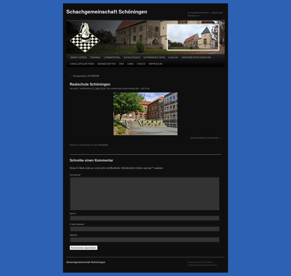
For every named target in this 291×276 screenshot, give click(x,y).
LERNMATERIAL (112, 57)
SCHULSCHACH (132, 57)
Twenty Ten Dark (194, 265)
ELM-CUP (173, 57)
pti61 (76, 88)
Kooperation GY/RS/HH (84, 75)
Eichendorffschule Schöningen (205, 137)
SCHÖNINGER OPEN (154, 57)
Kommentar (76, 174)
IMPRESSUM (155, 63)
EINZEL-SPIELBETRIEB (82, 63)
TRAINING (95, 57)
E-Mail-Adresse (77, 224)
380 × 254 (139, 88)
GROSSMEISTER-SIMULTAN (196, 57)
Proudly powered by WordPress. (201, 262)
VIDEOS (141, 63)
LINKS (130, 63)
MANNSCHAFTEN (107, 63)
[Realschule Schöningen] (145, 113)
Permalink (103, 144)
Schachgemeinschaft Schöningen (106, 11)
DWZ (121, 63)
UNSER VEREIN (78, 57)
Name (73, 213)
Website (73, 234)
